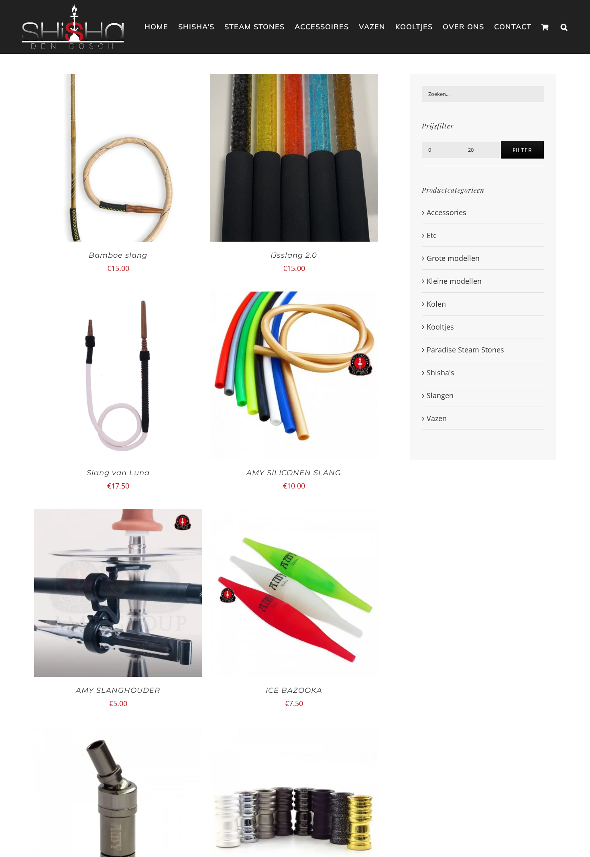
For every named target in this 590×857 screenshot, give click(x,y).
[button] (564, 26)
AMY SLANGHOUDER (118, 690)
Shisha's (440, 372)
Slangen (440, 395)
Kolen (436, 304)
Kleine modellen (454, 281)
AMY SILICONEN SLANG (293, 472)
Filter (522, 150)
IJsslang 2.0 (294, 255)
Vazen (437, 418)
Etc (432, 235)
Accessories (446, 212)
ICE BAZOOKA (294, 690)
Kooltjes (440, 327)
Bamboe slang (118, 255)
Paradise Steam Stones (465, 349)
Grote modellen (453, 258)
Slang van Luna (118, 472)
